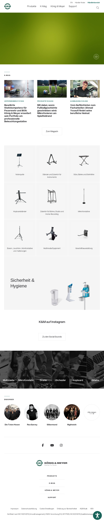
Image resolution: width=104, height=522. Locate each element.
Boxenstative (12, 226)
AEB (91, 508)
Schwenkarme (76, 188)
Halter (41, 236)
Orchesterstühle (77, 159)
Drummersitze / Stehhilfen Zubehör (84, 156)
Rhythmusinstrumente (47, 162)
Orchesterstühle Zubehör (80, 161)
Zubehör (10, 170)
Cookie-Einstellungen (47, 508)
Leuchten (10, 167)
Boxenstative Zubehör (15, 234)
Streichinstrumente (46, 157)
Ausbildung (75, 101)
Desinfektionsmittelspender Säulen (20, 277)
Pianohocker (75, 168)
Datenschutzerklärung (29, 508)
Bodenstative (76, 186)
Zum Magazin (52, 131)
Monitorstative (12, 229)
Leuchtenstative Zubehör (16, 241)
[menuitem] (31, 6)
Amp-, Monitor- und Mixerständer (51, 197)
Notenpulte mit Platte (15, 155)
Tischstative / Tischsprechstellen (83, 190)
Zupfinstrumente (45, 155)
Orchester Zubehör (14, 160)
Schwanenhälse (77, 193)
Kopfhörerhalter (45, 194)
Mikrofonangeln (77, 195)
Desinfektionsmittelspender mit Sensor (22, 280)
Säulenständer (12, 198)
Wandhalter (43, 234)
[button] (97, 515)
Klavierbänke (75, 166)
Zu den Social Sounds (52, 336)
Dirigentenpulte (13, 157)
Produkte (41, 101)
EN (71, 2)
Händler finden (80, 2)
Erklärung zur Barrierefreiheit (67, 508)
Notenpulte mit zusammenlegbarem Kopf (20, 151)
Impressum (14, 508)
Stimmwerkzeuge (45, 165)
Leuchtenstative (13, 238)
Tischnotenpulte (13, 165)
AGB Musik (83, 508)
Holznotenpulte (13, 162)
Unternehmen (10, 101)
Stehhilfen (75, 154)
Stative (41, 231)
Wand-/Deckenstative (79, 205)
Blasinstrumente (45, 160)
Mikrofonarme (76, 200)
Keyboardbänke (77, 163)
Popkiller (74, 198)
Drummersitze (76, 151)
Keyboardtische (13, 195)
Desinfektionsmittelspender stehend (21, 275)
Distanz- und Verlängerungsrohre (19, 231)
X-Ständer (10, 193)
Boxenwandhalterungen (16, 236)
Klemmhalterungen (78, 203)
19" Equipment (44, 199)
